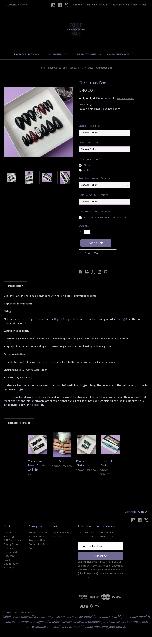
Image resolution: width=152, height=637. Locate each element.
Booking (9, 536)
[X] (66, 5)
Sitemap (9, 567)
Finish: (89, 159)
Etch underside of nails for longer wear (106, 217)
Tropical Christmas (107, 463)
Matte (87, 170)
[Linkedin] (99, 271)
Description (15, 285)
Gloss (86, 165)
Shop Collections (27, 54)
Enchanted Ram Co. (121, 54)
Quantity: (84, 225)
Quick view (38, 439)
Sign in (117, 4)
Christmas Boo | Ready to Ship (37, 465)
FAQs (7, 559)
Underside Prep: (94, 211)
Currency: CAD (16, 4)
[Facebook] (60, 5)
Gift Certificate (12, 540)
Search (77, 4)
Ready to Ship (87, 54)
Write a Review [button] (125, 98)
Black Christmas (83, 463)
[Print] (87, 271)
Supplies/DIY (58, 54)
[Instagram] (53, 5)
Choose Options (38, 448)
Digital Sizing (62, 319)
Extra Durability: (94, 194)
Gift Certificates (98, 4)
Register (131, 4)
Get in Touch (11, 563)
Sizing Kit (123, 319)
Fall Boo (58, 461)
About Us (9, 532)
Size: (89, 142)
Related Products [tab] (19, 422)
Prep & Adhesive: (95, 178)
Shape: (90, 125)
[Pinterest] (106, 271)
